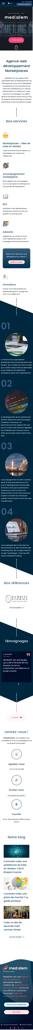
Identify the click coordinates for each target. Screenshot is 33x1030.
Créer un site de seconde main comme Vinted (13, 926)
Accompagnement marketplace (14, 175)
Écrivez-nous (16, 789)
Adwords (8, 231)
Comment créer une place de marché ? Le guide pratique (16, 897)
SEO (5, 204)
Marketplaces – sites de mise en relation (16, 145)
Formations (9, 284)
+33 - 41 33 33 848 (27, 2)
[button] (3, 3)
